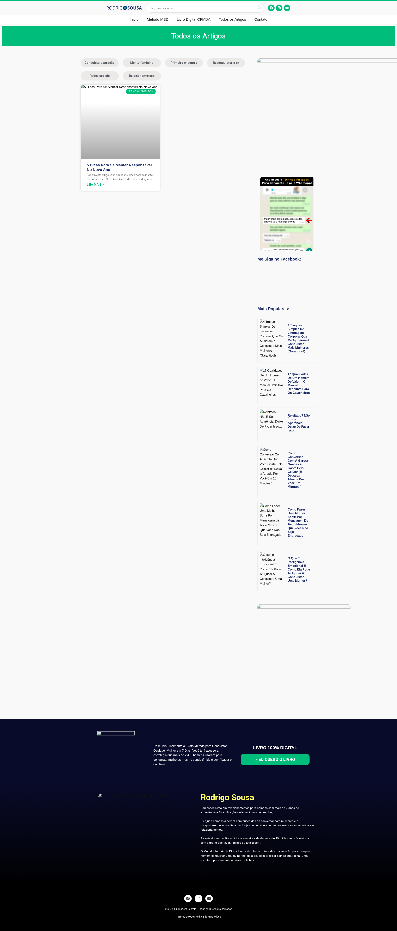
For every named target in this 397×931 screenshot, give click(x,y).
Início (134, 19)
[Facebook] (271, 8)
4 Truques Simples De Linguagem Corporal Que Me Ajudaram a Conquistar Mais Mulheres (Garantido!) (299, 338)
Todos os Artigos (232, 19)
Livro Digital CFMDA (193, 19)
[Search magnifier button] (259, 8)
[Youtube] (287, 8)
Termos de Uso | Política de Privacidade (198, 916)
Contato (260, 19)
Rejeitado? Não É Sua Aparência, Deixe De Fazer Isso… (299, 423)
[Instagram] (279, 8)
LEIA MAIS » (95, 184)
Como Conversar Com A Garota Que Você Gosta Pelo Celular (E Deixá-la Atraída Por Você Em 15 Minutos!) (298, 469)
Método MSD (158, 19)
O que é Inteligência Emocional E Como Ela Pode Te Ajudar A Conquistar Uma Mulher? (299, 569)
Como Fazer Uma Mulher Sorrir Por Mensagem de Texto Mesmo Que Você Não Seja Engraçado (298, 522)
